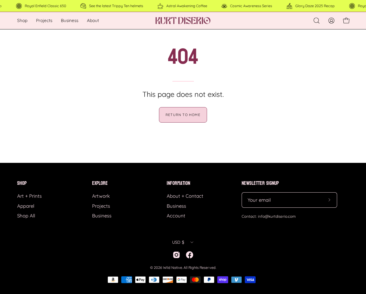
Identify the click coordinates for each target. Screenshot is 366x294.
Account (176, 216)
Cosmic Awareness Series (251, 5)
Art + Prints (29, 196)
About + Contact (185, 196)
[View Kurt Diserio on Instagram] (176, 255)
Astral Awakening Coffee (186, 5)
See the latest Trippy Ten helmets (116, 5)
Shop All (26, 216)
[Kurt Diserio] (183, 20)
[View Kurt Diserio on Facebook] (189, 255)
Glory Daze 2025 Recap (315, 5)
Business (102, 216)
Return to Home (183, 115)
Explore (100, 183)
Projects (101, 206)
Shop (22, 183)
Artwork (101, 196)
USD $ (178, 242)
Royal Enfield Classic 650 (45, 5)
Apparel (25, 206)
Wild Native (172, 267)
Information (178, 183)
